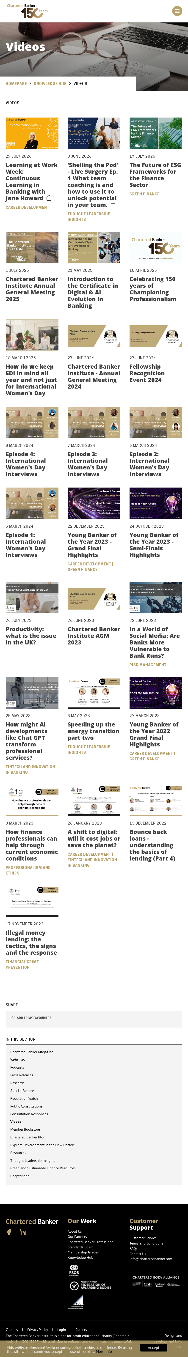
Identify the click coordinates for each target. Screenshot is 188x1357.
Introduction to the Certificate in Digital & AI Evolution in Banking (93, 292)
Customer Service (143, 1238)
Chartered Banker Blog (27, 1137)
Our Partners (77, 1236)
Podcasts (17, 1067)
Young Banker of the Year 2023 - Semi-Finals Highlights (154, 545)
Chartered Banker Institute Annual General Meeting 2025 (32, 289)
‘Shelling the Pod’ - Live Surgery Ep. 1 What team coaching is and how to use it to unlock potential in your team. (93, 184)
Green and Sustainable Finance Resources (43, 1168)
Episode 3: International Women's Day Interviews (88, 464)
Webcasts (17, 1059)
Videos (15, 1121)
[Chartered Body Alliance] (156, 1280)
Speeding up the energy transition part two (93, 730)
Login (61, 1329)
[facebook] (9, 1232)
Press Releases (21, 1075)
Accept (153, 1347)
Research (17, 1082)
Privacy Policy (37, 1329)
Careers (81, 1329)
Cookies (12, 1329)
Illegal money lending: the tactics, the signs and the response (31, 942)
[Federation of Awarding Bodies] (92, 1285)
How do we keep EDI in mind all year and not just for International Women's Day (31, 379)
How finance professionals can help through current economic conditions (32, 845)
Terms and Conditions (146, 1243)
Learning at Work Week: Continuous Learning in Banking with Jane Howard (32, 181)
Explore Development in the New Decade (42, 1145)
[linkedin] (22, 1232)
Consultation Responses (29, 1114)
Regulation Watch (24, 1098)
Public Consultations (26, 1106)
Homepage (16, 84)
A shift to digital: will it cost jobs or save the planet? (94, 838)
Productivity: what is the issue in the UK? (31, 635)
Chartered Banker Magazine (31, 1052)
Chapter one (19, 1175)
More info (104, 1351)
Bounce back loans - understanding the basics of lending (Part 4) (152, 845)
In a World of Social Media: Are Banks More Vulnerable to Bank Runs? (155, 642)
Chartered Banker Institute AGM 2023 (94, 635)
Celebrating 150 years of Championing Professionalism (153, 289)
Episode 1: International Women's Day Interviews (26, 545)
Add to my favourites (33, 1018)
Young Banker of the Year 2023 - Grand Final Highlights (92, 545)
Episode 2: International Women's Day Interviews (150, 464)
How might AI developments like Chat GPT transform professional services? (26, 740)
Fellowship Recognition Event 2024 (147, 373)
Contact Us (138, 1253)
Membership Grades (83, 1252)
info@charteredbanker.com (151, 1258)
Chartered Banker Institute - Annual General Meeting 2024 (94, 376)
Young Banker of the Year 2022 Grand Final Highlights (154, 734)
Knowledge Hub (50, 84)
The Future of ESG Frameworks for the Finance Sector (155, 175)
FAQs (134, 1248)
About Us (75, 1231)
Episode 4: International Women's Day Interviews (26, 464)
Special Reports (22, 1090)
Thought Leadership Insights (32, 1160)
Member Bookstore (25, 1129)
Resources (18, 1152)
